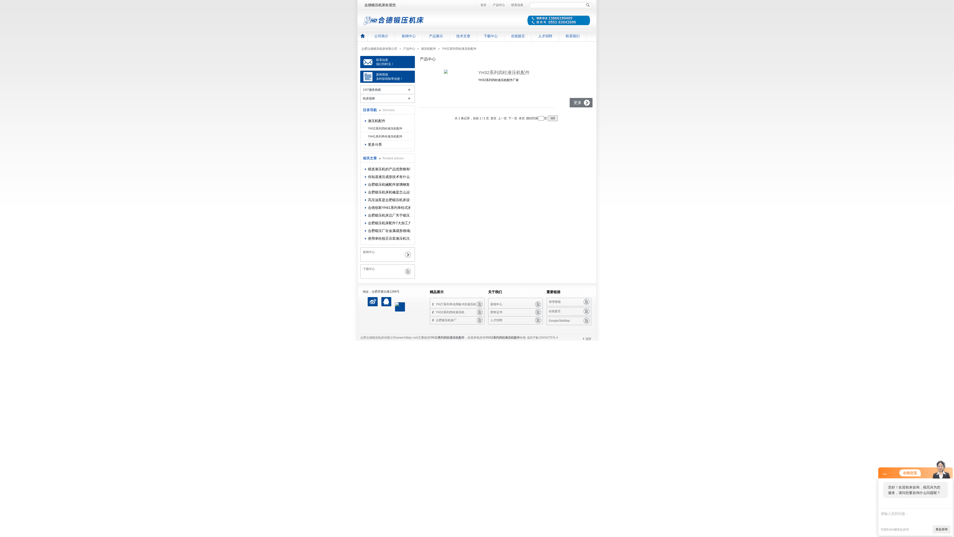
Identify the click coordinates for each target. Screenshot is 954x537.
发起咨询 (942, 529)
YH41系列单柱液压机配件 (385, 136)
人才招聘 (545, 36)
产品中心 (499, 5)
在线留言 (518, 36)
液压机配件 (428, 48)
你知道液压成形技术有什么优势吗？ (389, 177)
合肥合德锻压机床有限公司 (379, 48)
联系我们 (573, 36)
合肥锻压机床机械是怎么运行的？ (389, 192)
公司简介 (381, 36)
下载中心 (491, 36)
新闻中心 (409, 36)
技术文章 (463, 36)
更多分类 (375, 144)
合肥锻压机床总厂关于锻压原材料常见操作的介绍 (389, 215)
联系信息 (517, 5)
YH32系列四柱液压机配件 (459, 48)
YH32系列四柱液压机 (450, 312)
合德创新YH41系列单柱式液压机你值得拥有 (389, 208)
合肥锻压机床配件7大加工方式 (389, 223)
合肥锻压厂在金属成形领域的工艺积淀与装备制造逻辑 (389, 231)
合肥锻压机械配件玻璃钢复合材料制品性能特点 (389, 184)
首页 (483, 5)
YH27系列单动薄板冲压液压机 (456, 304)
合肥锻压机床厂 (446, 320)
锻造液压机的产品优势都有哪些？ (389, 169)
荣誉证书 (496, 312)
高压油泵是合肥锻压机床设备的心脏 (389, 200)
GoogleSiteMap (559, 320)
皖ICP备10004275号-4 (542, 337)
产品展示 (436, 36)
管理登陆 (555, 302)
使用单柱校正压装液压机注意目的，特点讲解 (389, 238)
